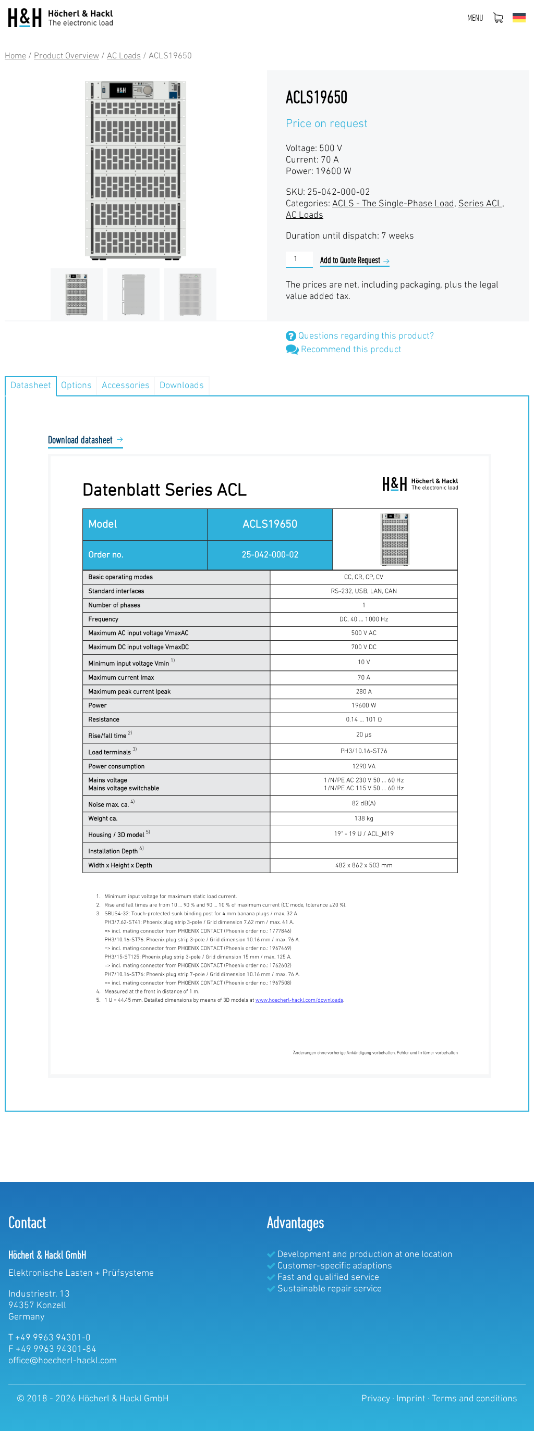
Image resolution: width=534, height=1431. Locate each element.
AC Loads (124, 56)
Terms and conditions (474, 1399)
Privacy (376, 1399)
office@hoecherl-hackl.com (62, 1361)
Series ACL (480, 204)
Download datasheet (80, 440)
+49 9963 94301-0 (53, 1338)
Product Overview (66, 56)
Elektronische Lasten (50, 1273)
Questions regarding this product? (365, 336)
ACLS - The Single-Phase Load (393, 204)
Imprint (412, 1399)
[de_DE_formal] (519, 17)
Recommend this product (350, 350)
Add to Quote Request (350, 261)
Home (15, 56)
